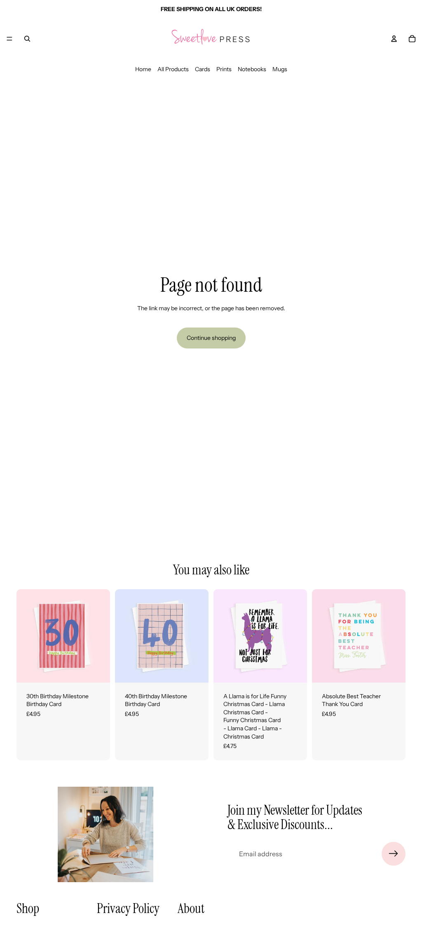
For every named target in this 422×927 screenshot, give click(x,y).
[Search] (27, 39)
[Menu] (9, 38)
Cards (202, 69)
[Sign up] (394, 854)
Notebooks (252, 69)
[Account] (394, 39)
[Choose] (294, 669)
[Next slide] (101, 636)
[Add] (97, 669)
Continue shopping (211, 338)
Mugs (279, 69)
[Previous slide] (25, 636)
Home (143, 69)
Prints (224, 69)
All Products (173, 69)
